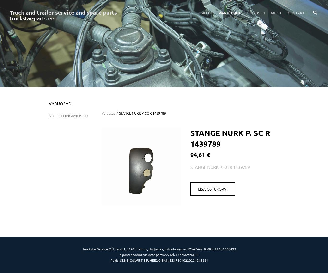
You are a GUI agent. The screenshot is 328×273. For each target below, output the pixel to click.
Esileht (206, 12)
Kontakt (295, 12)
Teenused (255, 12)
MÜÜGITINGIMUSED (68, 115)
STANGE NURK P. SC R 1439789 (142, 113)
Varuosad (229, 12)
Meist (276, 12)
